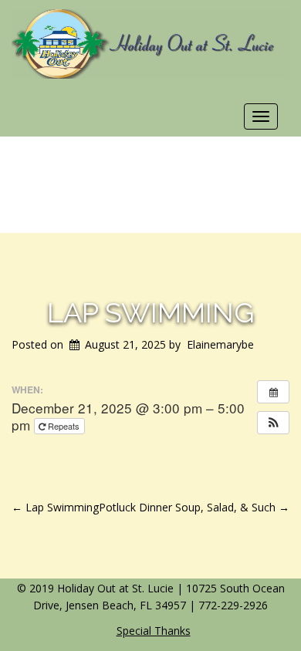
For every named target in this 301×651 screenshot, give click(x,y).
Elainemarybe (220, 344)
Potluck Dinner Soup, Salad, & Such (194, 507)
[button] (273, 422)
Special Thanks (154, 630)
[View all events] (273, 391)
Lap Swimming (150, 312)
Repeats (64, 426)
